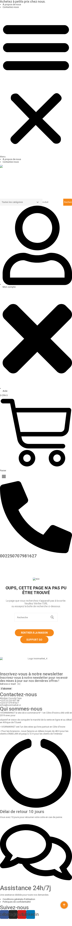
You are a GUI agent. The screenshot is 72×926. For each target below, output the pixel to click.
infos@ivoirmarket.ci (10, 705)
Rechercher (68, 202)
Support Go (34, 639)
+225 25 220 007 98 (9, 700)
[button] (36, 84)
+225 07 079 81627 (9, 702)
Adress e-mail (8, 684)
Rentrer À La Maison (34, 632)
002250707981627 (18, 556)
